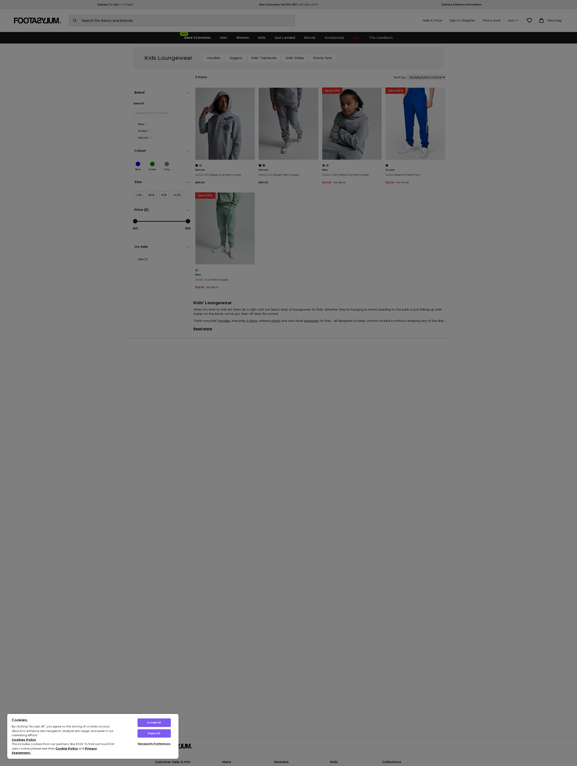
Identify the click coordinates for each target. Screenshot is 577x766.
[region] (93, 736)
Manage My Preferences (154, 743)
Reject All (154, 733)
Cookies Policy (24, 739)
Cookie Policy (66, 748)
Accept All (154, 722)
